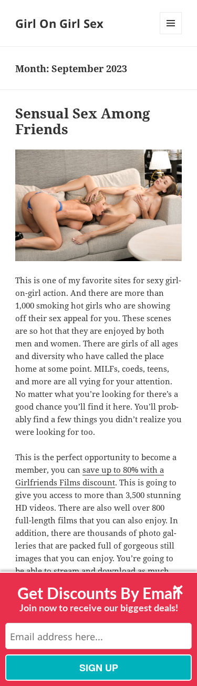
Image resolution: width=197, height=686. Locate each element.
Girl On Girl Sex (59, 23)
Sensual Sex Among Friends (82, 121)
